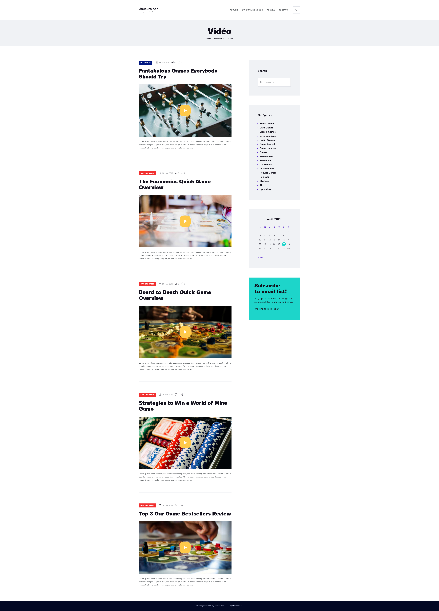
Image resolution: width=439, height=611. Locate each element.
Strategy (264, 181)
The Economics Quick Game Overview (175, 184)
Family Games (267, 140)
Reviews (264, 177)
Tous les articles (219, 39)
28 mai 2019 (164, 62)
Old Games (266, 164)
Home (208, 39)
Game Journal (267, 144)
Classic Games (268, 132)
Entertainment (268, 136)
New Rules (265, 160)
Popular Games (268, 173)
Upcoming (265, 189)
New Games (266, 156)
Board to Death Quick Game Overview (175, 295)
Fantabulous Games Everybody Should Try (178, 74)
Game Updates (268, 148)
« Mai (261, 258)
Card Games (266, 128)
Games (263, 152)
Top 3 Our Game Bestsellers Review (185, 514)
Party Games (267, 169)
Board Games (267, 124)
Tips (262, 185)
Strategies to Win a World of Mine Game (183, 406)
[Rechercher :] (274, 82)
